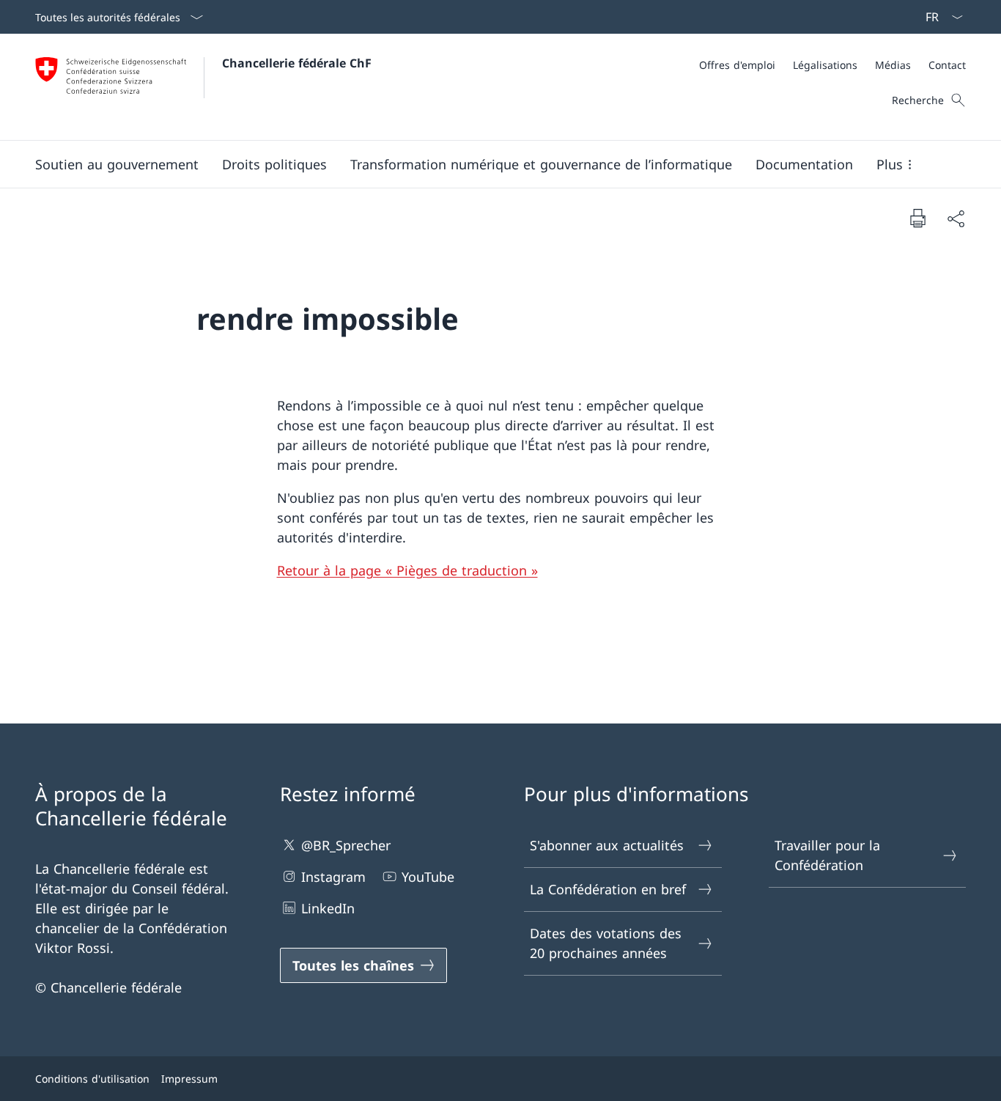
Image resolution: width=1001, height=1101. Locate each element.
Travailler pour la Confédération (827, 855)
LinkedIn (328, 908)
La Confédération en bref (608, 889)
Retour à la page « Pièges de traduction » (407, 570)
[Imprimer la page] (917, 217)
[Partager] (956, 218)
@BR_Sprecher (346, 845)
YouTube (428, 876)
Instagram (333, 876)
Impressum (189, 1079)
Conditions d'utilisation (92, 1079)
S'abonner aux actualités (607, 845)
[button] (116, 164)
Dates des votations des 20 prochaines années (606, 943)
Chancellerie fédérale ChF (297, 63)
